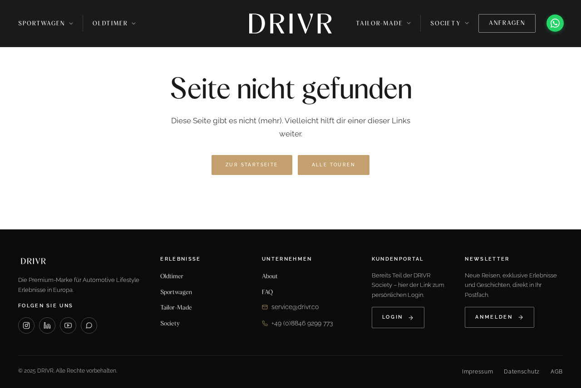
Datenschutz (522, 372)
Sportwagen (41, 23)
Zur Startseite (252, 164)
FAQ (267, 292)
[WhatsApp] (555, 23)
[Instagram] (26, 325)
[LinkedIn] (47, 325)
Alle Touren (333, 164)
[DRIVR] (290, 24)
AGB (557, 372)
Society (170, 323)
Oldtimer (110, 23)
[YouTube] (68, 325)
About (270, 276)
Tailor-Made (176, 307)
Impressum (477, 372)
